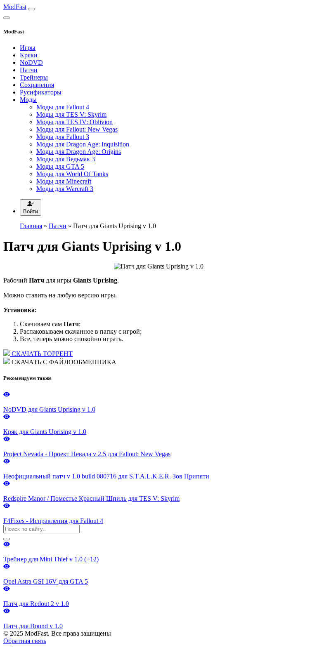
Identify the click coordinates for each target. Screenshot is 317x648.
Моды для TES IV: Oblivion (74, 121)
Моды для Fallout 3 (62, 136)
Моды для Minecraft (63, 181)
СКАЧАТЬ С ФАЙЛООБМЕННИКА (63, 361)
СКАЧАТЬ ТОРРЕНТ (41, 353)
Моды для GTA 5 (60, 166)
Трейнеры (34, 77)
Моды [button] (28, 99)
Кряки (29, 55)
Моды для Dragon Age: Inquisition (82, 144)
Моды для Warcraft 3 (64, 188)
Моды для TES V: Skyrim (71, 114)
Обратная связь (24, 640)
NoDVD (31, 62)
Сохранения (37, 84)
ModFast (14, 6)
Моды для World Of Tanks (72, 173)
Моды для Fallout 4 (62, 107)
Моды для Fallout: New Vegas (77, 129)
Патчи (29, 69)
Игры (27, 47)
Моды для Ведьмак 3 (65, 159)
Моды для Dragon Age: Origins (78, 151)
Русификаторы (41, 92)
